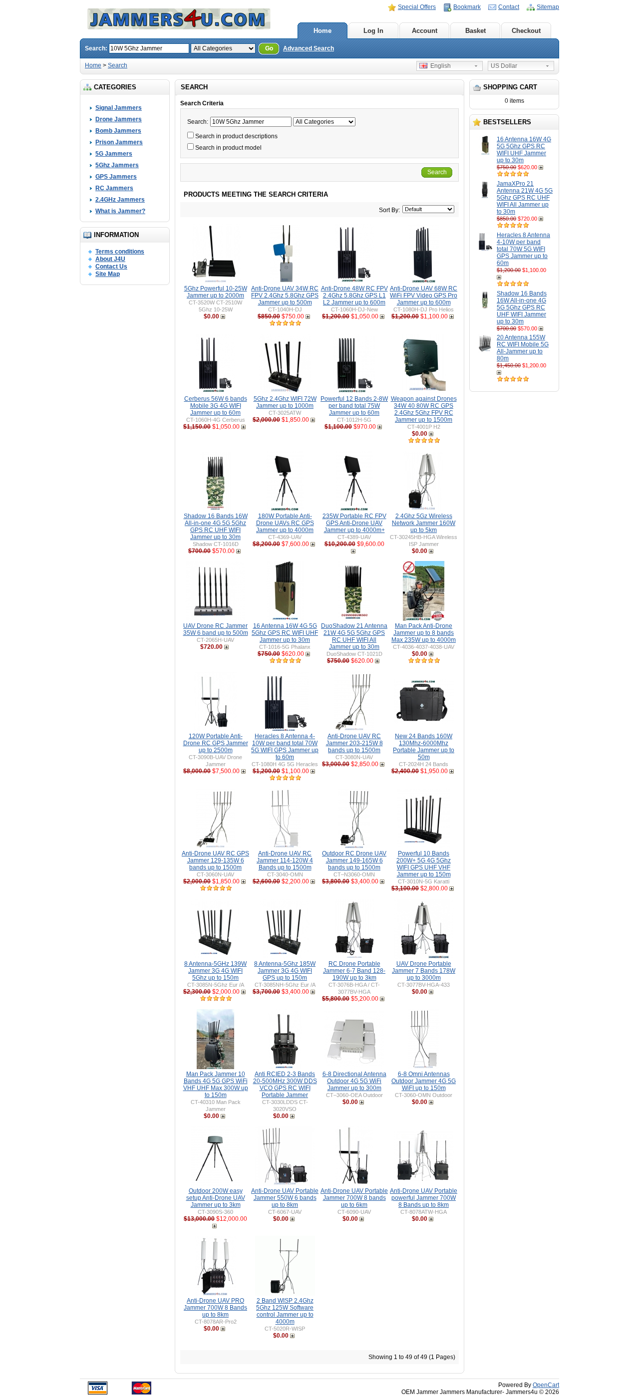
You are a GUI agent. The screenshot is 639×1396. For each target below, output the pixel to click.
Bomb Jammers (118, 130)
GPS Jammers (116, 176)
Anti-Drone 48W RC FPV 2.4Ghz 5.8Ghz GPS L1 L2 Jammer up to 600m (354, 295)
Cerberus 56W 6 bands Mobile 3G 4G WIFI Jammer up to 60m (215, 405)
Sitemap (548, 6)
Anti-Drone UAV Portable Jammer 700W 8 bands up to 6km (354, 1197)
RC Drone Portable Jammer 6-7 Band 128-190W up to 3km (354, 970)
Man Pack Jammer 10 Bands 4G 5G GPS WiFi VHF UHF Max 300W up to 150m (215, 1085)
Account (424, 30)
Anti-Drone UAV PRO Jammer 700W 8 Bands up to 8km (215, 1307)
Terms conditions (119, 251)
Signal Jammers (118, 107)
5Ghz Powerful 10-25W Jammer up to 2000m (215, 292)
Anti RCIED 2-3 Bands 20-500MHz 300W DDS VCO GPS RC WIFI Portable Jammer (285, 1085)
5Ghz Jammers (117, 165)
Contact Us (111, 266)
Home (322, 30)
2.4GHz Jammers (120, 199)
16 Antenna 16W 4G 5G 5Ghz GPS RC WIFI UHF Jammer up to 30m (524, 150)
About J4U (110, 259)
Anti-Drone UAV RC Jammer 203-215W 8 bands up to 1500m (354, 743)
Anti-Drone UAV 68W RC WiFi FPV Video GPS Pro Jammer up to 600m (423, 295)
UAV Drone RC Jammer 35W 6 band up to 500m (215, 629)
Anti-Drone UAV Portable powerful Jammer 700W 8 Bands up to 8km (423, 1197)
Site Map (107, 274)
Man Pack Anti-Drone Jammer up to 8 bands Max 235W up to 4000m (423, 632)
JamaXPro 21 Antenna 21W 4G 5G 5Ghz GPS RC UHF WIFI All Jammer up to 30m (525, 197)
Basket (475, 30)
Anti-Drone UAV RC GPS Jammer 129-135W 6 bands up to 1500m (215, 860)
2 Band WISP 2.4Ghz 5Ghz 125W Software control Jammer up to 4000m (285, 1311)
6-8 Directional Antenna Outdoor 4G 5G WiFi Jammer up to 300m (354, 1081)
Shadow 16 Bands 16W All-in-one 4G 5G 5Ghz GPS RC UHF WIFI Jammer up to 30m (522, 307)
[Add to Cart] (542, 167)
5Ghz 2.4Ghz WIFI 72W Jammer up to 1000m (285, 402)
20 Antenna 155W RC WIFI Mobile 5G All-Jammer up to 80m (523, 348)
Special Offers (417, 6)
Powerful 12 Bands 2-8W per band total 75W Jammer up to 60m (354, 405)
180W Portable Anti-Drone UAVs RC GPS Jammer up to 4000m (285, 523)
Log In (373, 30)
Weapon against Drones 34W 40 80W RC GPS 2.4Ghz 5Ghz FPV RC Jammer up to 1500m (424, 409)
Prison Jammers (119, 142)
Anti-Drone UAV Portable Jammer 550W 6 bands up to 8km (285, 1197)
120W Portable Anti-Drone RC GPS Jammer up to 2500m (215, 743)
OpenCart (546, 1385)
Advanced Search (308, 48)
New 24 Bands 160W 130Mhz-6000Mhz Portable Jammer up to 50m (423, 747)
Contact (508, 6)
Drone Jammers (118, 119)
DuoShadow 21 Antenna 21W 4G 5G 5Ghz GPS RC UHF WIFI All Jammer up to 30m (354, 636)
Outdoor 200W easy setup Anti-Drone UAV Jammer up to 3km (215, 1197)
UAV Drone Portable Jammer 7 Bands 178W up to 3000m (423, 970)
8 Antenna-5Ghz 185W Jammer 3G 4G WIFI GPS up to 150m (285, 970)
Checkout (526, 30)
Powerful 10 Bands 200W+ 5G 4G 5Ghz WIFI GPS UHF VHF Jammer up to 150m (423, 864)
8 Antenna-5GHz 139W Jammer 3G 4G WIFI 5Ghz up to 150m (215, 970)
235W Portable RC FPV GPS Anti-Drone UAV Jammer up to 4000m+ (354, 523)
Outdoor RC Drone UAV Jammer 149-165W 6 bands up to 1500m (354, 860)
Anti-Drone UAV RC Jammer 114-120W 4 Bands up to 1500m (285, 860)
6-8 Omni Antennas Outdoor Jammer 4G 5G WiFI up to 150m (423, 1081)
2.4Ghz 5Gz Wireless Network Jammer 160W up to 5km (423, 523)
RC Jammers (114, 188)
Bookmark (467, 6)
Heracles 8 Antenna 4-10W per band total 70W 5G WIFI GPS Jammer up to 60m (523, 249)
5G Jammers (113, 153)
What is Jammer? (120, 211)
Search (117, 65)
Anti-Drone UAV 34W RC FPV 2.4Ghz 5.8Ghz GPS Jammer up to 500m (285, 295)
